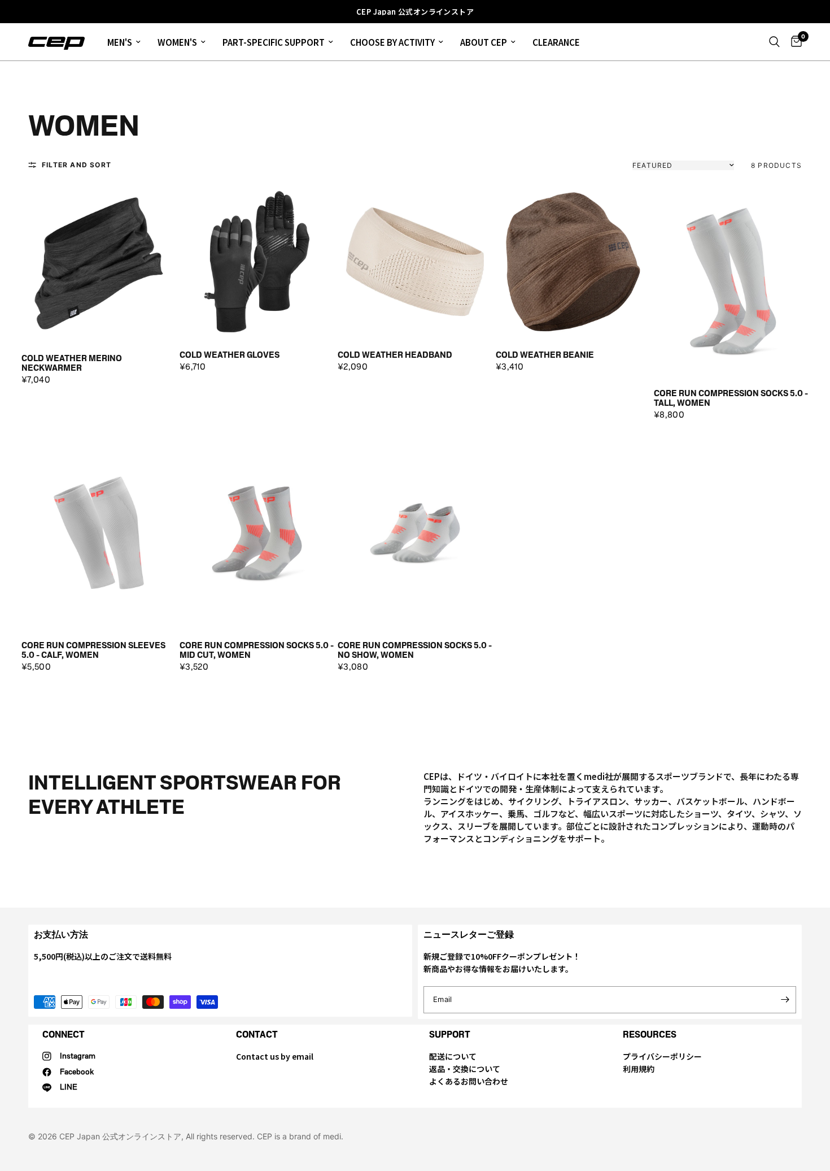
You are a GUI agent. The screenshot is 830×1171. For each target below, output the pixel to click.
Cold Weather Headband (395, 355)
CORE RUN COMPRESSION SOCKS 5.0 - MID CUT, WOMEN (257, 650)
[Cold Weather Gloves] (257, 261)
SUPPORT (449, 1034)
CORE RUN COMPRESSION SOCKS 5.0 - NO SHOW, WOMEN (415, 650)
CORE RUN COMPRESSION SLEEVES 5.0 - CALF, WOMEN (93, 650)
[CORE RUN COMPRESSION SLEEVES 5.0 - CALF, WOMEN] (98, 533)
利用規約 (638, 1068)
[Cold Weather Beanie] (573, 261)
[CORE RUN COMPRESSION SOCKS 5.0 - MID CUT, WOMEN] (257, 533)
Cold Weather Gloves (229, 355)
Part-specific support (273, 42)
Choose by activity (392, 42)
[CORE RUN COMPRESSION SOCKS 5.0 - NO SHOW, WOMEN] (415, 533)
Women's (177, 42)
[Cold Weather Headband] (415, 261)
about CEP (483, 42)
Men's (119, 42)
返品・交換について (464, 1068)
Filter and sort (76, 165)
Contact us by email (274, 1056)
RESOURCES (649, 1034)
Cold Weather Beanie (545, 355)
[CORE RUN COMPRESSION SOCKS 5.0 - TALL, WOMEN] (731, 281)
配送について (453, 1056)
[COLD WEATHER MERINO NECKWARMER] (98, 263)
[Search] (774, 42)
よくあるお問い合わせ (468, 1081)
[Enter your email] (785, 999)
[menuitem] (124, 42)
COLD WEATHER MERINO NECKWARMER (71, 363)
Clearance (556, 42)
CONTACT (257, 1034)
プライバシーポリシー (662, 1056)
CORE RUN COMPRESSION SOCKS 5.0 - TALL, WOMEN (731, 398)
